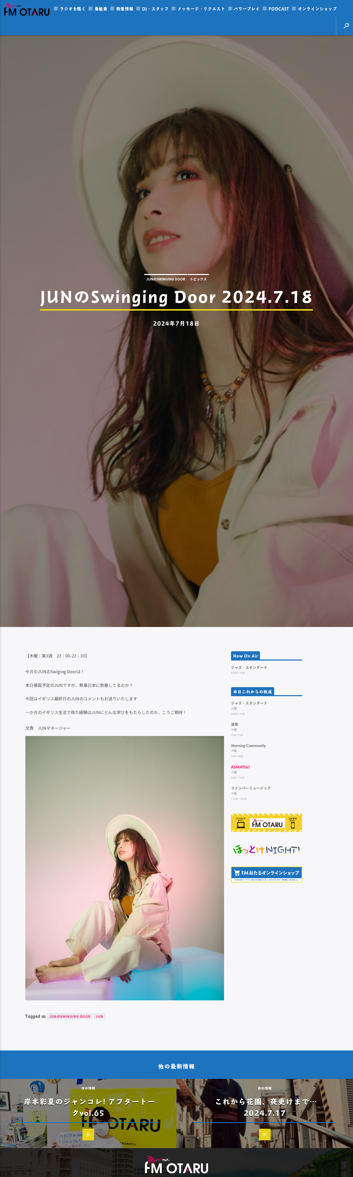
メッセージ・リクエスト (201, 8)
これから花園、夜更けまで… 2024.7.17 (266, 1163)
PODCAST (278, 8)
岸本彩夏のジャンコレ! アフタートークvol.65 (90, 1163)
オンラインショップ (317, 8)
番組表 (101, 8)
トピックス (198, 305)
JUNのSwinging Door (165, 305)
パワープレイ (247, 8)
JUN (99, 1072)
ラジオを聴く (73, 8)
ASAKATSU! (240, 823)
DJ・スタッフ (155, 8)
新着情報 (125, 8)
